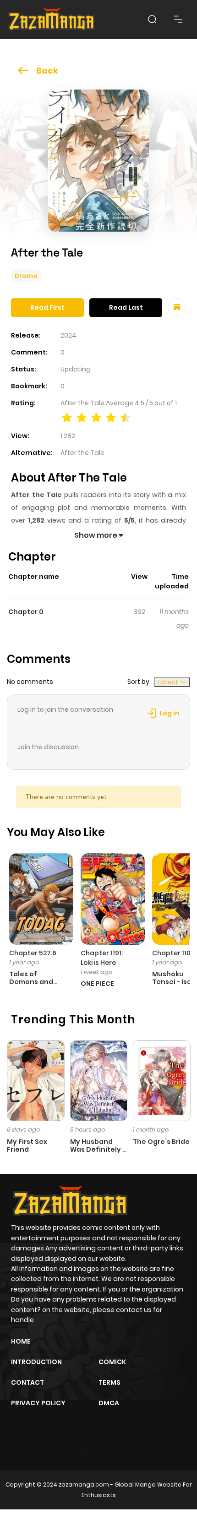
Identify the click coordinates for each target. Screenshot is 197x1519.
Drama (26, 275)
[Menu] (178, 19)
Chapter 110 (171, 953)
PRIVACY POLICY (38, 1403)
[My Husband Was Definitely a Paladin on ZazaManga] (99, 1080)
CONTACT (27, 1382)
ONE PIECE (97, 983)
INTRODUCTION (36, 1361)
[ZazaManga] (52, 19)
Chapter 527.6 (32, 953)
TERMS (109, 1382)
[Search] (152, 19)
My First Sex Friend (27, 1145)
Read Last (126, 307)
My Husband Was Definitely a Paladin (98, 1149)
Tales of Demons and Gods (31, 981)
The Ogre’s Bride (161, 1141)
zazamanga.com (84, 1484)
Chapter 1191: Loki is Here (102, 957)
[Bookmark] (177, 307)
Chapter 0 (26, 611)
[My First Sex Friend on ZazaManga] (35, 1080)
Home (21, 1341)
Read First (47, 307)
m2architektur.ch (98, 1450)
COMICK (112, 1361)
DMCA (108, 1403)
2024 (68, 335)
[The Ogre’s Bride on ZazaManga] (161, 1080)
